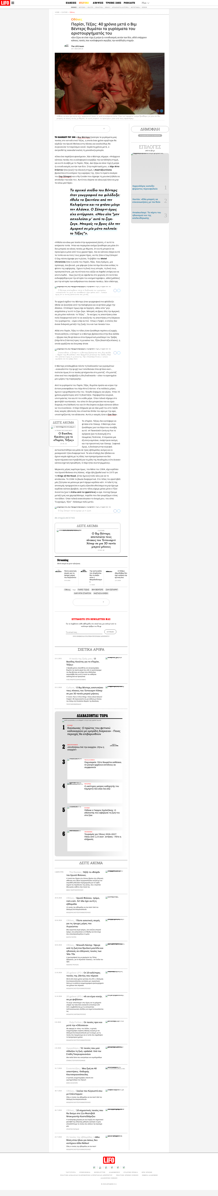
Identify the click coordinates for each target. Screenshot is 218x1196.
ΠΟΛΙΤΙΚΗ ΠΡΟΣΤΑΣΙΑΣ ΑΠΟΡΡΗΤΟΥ (97, 636)
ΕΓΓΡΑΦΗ (110, 632)
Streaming (62, 560)
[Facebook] (157, 111)
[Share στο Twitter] (118, 290)
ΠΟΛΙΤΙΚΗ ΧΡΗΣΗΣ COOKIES (127, 1175)
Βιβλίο (107, 7)
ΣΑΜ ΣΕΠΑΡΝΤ (112, 590)
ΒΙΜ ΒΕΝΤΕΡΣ (97, 590)
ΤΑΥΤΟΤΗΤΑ (71, 1172)
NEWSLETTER (99, 1172)
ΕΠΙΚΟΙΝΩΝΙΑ (84, 1172)
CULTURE (64, 12)
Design (144, 7)
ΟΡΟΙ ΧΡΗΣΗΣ (77, 636)
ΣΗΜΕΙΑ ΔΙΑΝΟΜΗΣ (150, 1175)
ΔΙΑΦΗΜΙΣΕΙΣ (114, 1172)
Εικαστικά (99, 7)
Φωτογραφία (135, 7)
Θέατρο (90, 7)
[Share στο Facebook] (115, 290)
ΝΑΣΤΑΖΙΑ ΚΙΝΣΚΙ (101, 593)
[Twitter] (161, 111)
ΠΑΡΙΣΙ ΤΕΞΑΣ (83, 590)
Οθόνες (74, 7)
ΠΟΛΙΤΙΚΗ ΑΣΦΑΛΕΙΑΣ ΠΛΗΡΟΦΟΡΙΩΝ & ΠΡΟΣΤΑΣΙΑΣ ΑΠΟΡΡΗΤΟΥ (86, 1175)
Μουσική (82, 7)
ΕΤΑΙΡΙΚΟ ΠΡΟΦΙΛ (131, 1172)
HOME (57, 12)
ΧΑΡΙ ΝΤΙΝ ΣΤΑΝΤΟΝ (82, 593)
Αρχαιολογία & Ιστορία (120, 7)
